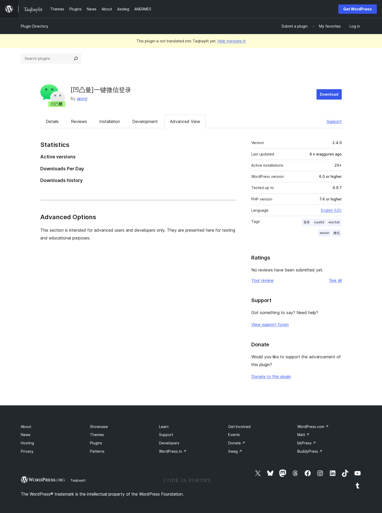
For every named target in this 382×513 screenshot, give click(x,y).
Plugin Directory (34, 26)
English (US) (331, 210)
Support (334, 121)
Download (329, 94)
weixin (324, 233)
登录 (307, 222)
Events (234, 434)
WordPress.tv (173, 451)
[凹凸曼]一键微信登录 (100, 90)
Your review (262, 280)
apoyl (82, 98)
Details (52, 121)
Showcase (99, 426)
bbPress (306, 443)
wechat (334, 222)
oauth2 (319, 222)
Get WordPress (357, 9)
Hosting (27, 443)
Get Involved (239, 426)
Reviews (79, 121)
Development (145, 121)
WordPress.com (313, 426)
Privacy (27, 451)
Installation (109, 121)
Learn (164, 426)
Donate (236, 443)
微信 (336, 233)
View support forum (270, 324)
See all (335, 280)
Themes (97, 434)
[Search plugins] (76, 58)
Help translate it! (232, 41)
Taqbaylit (77, 480)
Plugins (96, 443)
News (25, 434)
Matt (303, 434)
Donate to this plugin (271, 376)
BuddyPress (309, 451)
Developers (169, 443)
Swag (235, 451)
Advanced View (185, 121)
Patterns (97, 451)
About (26, 426)
